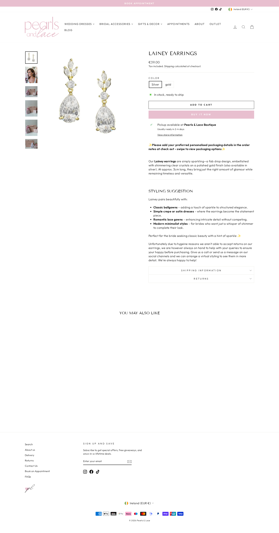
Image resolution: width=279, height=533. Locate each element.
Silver (155, 84)
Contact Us (31, 465)
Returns (201, 278)
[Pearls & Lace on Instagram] (85, 472)
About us (30, 449)
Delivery (29, 455)
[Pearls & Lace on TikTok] (98, 472)
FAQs (28, 476)
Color (154, 78)
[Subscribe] (129, 461)
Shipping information (201, 270)
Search (29, 444)
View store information (170, 134)
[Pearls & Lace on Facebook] (91, 472)
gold (168, 84)
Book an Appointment (37, 471)
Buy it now (201, 114)
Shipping (169, 66)
